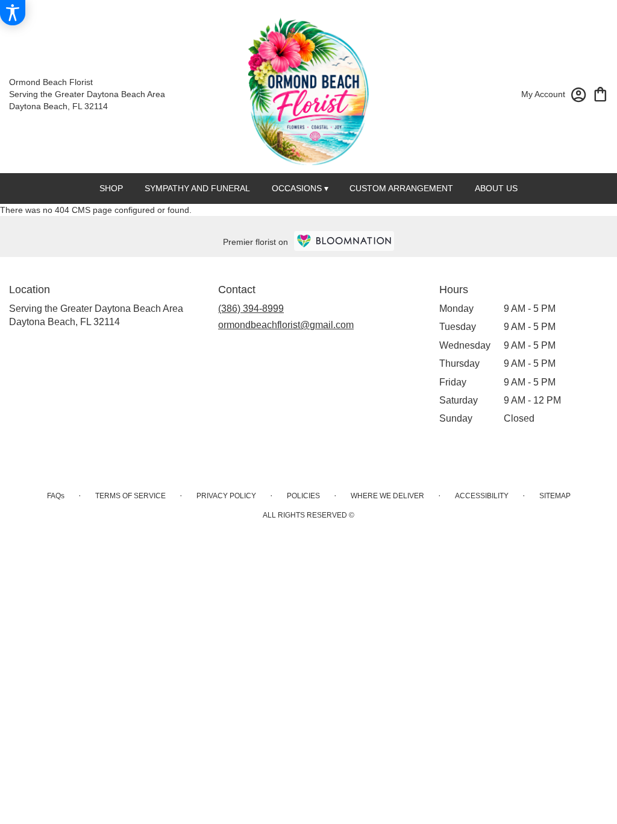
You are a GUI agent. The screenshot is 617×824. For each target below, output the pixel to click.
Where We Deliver (387, 496)
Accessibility (482, 496)
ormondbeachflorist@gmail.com (286, 325)
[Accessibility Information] (12, 12)
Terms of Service (130, 496)
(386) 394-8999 (251, 308)
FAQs (55, 496)
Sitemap (555, 496)
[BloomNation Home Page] (344, 241)
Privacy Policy (226, 496)
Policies (303, 496)
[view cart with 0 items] (600, 93)
